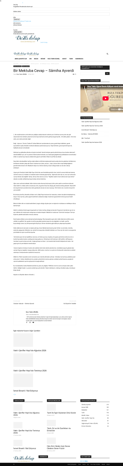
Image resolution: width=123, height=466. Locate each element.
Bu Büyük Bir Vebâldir (70, 303)
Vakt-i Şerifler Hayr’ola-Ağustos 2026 (29, 350)
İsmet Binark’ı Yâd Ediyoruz (25, 391)
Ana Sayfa (15, 63)
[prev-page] (14, 394)
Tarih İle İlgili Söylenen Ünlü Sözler (61, 413)
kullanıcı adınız (17, 11)
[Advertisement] (48, 47)
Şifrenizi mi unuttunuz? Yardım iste (22, 21)
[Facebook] (15, 78)
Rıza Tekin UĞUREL (54, 58)
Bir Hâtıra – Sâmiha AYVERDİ (89, 134)
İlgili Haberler (18, 331)
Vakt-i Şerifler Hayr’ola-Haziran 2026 (91, 142)
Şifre (14, 17)
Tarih (71, 58)
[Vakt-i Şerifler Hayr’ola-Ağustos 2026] (44, 340)
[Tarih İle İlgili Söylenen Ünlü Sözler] (61, 407)
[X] (19, 78)
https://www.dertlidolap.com (32, 314)
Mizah (36, 58)
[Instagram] (30, 322)
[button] (107, 54)
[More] (28, 78)
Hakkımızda (79, 58)
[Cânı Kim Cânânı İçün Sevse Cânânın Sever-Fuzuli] (61, 441)
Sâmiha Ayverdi (35, 63)
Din (30, 58)
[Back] (22, 3)
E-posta (15, 30)
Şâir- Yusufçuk (85, 138)
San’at (64, 58)
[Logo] (19, 56)
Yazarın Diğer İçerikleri (31, 331)
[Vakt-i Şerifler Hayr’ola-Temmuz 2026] (44, 360)
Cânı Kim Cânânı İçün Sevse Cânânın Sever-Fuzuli (58, 447)
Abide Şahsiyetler (21, 58)
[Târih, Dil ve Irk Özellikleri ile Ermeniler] (61, 423)
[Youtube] (33, 322)
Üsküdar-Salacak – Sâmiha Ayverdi (23, 303)
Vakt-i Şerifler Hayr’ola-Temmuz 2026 (30, 371)
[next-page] (15, 394)
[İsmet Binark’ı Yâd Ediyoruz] (44, 380)
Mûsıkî (43, 58)
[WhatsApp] (23, 78)
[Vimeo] (85, 461)
